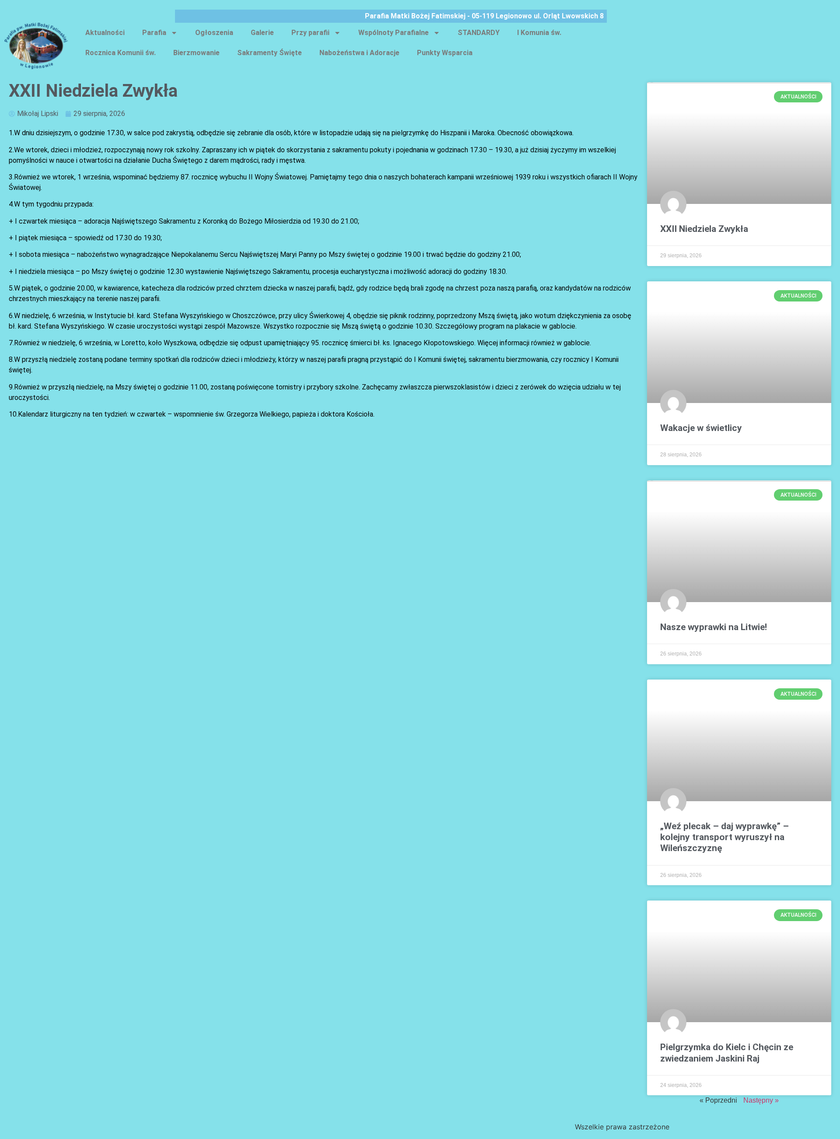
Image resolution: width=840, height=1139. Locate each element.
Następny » (761, 1100)
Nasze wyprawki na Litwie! (713, 627)
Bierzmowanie (196, 53)
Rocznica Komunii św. (120, 53)
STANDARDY (479, 32)
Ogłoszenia (214, 32)
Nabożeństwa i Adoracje (359, 53)
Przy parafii (310, 32)
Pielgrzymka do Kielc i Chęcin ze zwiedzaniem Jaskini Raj (726, 1052)
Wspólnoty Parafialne (393, 32)
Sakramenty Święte (269, 53)
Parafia (154, 32)
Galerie (262, 32)
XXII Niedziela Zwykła (704, 229)
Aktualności (105, 32)
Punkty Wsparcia (444, 53)
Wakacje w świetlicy (701, 428)
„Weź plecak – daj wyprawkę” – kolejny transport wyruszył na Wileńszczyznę (724, 837)
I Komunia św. (539, 32)
